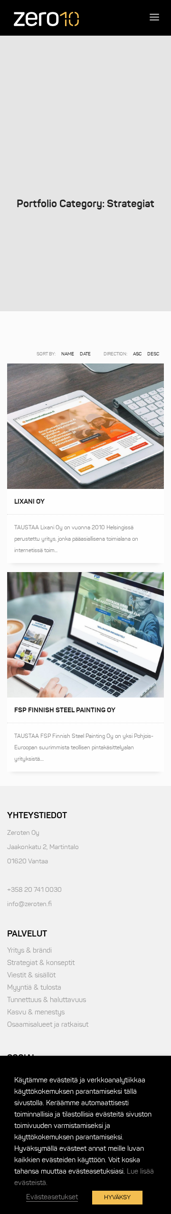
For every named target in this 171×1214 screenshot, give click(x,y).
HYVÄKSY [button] (117, 1197)
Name (67, 354)
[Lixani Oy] (85, 426)
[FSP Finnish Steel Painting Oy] (85, 635)
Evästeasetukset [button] (52, 1197)
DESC (153, 354)
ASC (137, 354)
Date (85, 354)
